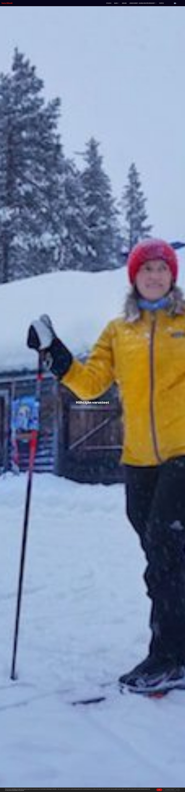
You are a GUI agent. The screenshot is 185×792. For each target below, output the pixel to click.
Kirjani (124, 3)
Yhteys (161, 3)
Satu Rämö (7, 3)
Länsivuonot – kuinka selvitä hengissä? (142, 3)
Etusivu (108, 3)
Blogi (116, 3)
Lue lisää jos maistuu (169, 789)
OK (159, 789)
